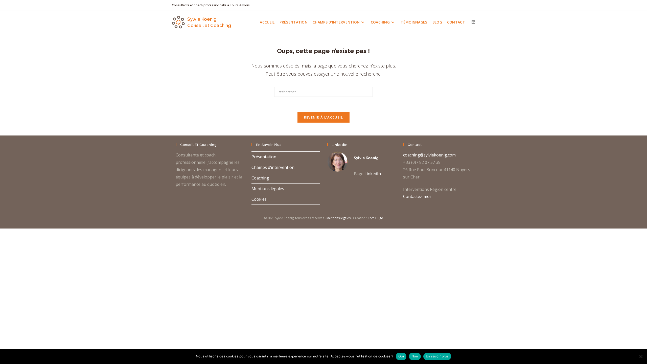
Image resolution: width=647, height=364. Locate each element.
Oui (401, 356)
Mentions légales (267, 188)
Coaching (260, 178)
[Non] (640, 356)
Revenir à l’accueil (323, 117)
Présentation (263, 157)
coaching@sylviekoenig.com (429, 155)
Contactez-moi (417, 196)
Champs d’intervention (272, 167)
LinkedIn (372, 173)
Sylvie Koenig (366, 158)
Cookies (259, 199)
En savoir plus (437, 356)
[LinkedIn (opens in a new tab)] (473, 22)
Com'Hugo (375, 218)
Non (414, 356)
